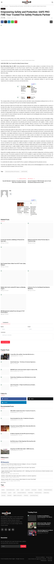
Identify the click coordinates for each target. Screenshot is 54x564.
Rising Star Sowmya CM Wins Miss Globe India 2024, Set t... (23, 426)
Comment (3, 332)
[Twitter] (5, 529)
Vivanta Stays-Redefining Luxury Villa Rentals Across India (23, 377)
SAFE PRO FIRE (24, 171)
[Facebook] (2, 529)
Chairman (26, 495)
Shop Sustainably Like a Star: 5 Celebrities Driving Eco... (22, 418)
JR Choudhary (39, 533)
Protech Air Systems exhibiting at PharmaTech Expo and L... (12, 240)
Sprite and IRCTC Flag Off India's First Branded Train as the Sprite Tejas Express (18, 467)
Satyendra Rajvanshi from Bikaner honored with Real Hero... (45, 531)
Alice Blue (9, 495)
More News (3, 482)
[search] (52, 2)
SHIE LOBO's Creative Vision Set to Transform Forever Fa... (23, 410)
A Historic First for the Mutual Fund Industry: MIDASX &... (39, 288)
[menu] (1, 2)
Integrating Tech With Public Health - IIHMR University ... (22, 448)
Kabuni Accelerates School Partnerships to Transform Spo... (38, 240)
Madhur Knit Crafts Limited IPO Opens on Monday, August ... (13, 288)
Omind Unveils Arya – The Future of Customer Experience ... (23, 362)
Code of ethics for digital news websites (37, 558)
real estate (34, 489)
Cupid (22, 489)
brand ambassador (10, 489)
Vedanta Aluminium (48, 489)
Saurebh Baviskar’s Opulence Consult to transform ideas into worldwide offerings (14, 181)
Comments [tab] (5, 322)
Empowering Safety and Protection (12, 171)
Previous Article (22, 178)
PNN (10, 190)
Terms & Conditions (40, 557)
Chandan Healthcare (22, 492)
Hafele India (46, 492)
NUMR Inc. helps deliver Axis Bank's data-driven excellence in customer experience (18, 475)
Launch (9, 492)
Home (2, 6)
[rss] (12, 529)
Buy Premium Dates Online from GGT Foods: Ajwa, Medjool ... (13, 264)
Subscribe (23, 546)
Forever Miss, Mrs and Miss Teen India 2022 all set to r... (22, 354)
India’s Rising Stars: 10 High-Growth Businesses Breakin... (23, 384)
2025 (14, 492)
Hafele (3, 489)
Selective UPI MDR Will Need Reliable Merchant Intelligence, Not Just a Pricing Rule (18, 464)
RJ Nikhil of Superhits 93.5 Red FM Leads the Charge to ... (22, 433)
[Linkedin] (9, 529)
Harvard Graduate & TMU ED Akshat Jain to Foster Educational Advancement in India (39, 181)
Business (6, 6)
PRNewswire (44, 560)
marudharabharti (13, 355)
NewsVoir (50, 560)
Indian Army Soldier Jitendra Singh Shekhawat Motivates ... (44, 523)
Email (29, 326)
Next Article (30, 178)
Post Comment (5, 342)
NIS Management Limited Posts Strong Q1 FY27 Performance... (12, 311)
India (18, 489)
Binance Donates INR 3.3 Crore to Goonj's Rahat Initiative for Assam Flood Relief (18, 479)
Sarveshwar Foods (34, 495)
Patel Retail (30, 492)
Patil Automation (38, 492)
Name (2, 326)
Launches (28, 489)
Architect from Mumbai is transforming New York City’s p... (45, 516)
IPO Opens (4, 492)
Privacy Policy (49, 557)
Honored (3, 495)
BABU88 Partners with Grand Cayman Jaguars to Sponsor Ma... (24, 369)
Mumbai (40, 489)
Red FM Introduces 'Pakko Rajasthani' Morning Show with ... (23, 441)
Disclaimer (50, 558)
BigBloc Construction (18, 495)
